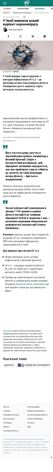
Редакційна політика (11, 415)
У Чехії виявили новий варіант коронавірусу (42, 13)
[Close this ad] (51, 457)
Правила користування (36, 411)
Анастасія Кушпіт (16, 30)
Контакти (30, 423)
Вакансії (6, 427)
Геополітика (23, 9)
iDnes (16, 71)
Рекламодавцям (33, 407)
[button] (8, 36)
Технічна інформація (35, 419)
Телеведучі (7, 423)
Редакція (6, 411)
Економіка (40, 9)
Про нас (6, 407)
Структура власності (10, 431)
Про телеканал (9, 419)
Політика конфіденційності (37, 415)
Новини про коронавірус (22, 13)
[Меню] (4, 3)
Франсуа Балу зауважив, (30, 284)
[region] (26, 466)
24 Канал (7, 9)
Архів (29, 427)
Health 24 (7, 13)
